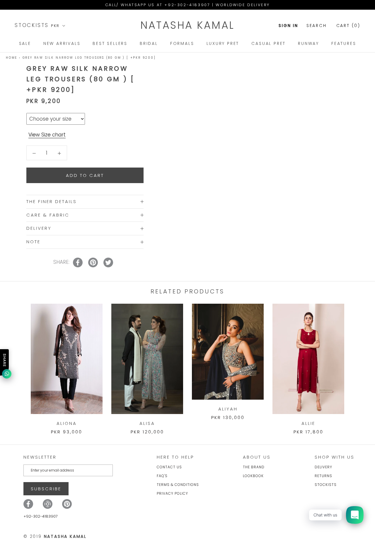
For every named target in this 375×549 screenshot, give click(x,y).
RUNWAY (308, 43)
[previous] (18, 363)
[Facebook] (28, 504)
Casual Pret (268, 43)
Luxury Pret (223, 43)
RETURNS (323, 475)
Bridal (149, 43)
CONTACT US (169, 466)
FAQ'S (162, 475)
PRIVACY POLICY (172, 493)
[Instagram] (47, 504)
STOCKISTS (33, 25)
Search (316, 25)
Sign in (288, 25)
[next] (356, 363)
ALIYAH (228, 409)
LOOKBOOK (253, 475)
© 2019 (55, 536)
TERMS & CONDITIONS (178, 484)
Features (343, 43)
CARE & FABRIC (47, 215)
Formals (182, 43)
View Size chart (47, 134)
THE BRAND (254, 466)
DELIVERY (39, 228)
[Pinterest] (67, 504)
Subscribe (46, 489)
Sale (25, 43)
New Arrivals (62, 43)
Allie (308, 423)
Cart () (348, 25)
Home (11, 57)
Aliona (67, 423)
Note (33, 242)
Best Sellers (110, 43)
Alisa (147, 423)
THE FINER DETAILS (51, 201)
